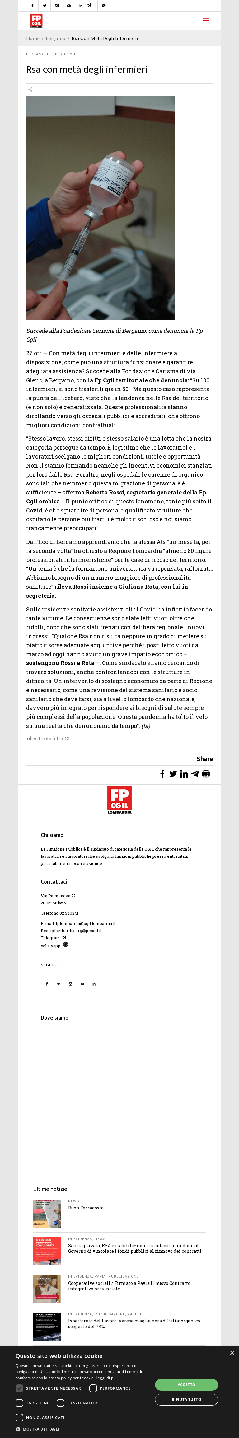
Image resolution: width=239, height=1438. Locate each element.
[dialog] (119, 1392)
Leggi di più (106, 1377)
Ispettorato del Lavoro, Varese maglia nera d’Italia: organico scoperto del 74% (134, 1323)
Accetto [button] (187, 1384)
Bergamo (55, 38)
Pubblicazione (62, 54)
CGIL (149, 849)
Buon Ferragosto (86, 1208)
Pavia (100, 1277)
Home (33, 38)
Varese (135, 1314)
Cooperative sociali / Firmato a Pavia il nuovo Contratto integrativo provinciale (129, 1286)
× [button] (232, 1353)
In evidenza (80, 1239)
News (73, 1201)
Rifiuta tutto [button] (186, 1399)
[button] (82, 1429)
